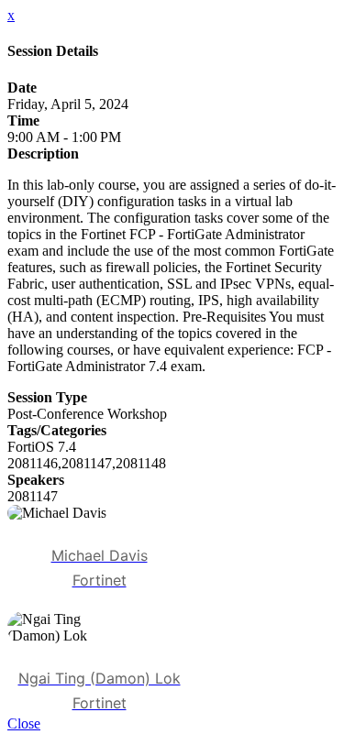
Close (23, 723)
